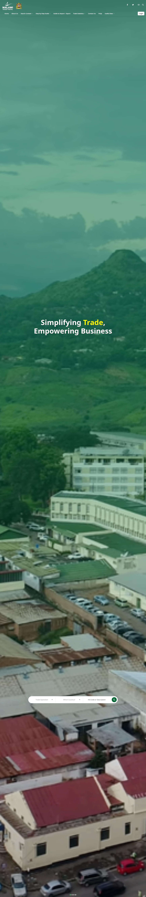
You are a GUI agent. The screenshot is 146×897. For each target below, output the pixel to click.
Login (141, 13)
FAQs (100, 13)
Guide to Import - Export (61, 13)
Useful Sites (109, 13)
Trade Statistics (78, 13)
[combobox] (42, 699)
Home (7, 13)
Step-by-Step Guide (42, 13)
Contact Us (92, 13)
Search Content (26, 13)
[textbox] (41, 700)
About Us (15, 13)
